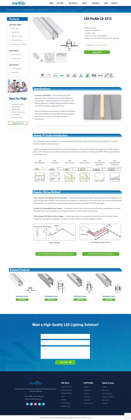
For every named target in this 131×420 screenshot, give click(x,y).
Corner (86, 393)
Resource (106, 400)
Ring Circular (88, 403)
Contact (105, 403)
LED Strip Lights (15, 25)
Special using (15, 58)
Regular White (66, 393)
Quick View (22, 299)
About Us (106, 390)
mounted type (16, 54)
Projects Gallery (108, 397)
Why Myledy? (107, 393)
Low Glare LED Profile (27, 10)
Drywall (86, 397)
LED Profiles (15, 10)
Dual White (65, 403)
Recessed (87, 390)
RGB (63, 396)
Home (9, 10)
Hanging (87, 400)
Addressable (65, 406)
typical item (15, 32)
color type (15, 28)
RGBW (63, 400)
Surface (86, 387)
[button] (18, 28)
